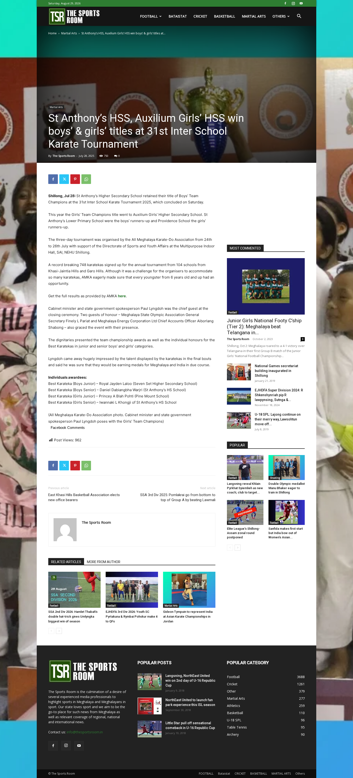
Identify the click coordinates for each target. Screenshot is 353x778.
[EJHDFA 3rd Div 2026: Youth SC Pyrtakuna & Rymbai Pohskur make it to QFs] (132, 590)
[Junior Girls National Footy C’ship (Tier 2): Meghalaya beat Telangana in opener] (266, 286)
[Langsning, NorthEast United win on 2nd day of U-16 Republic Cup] (150, 681)
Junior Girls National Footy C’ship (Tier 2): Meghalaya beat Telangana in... (264, 326)
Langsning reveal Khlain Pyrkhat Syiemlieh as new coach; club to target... (245, 488)
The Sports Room (64, 156)
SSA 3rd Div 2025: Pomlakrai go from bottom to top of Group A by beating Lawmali (177, 497)
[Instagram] (293, 3)
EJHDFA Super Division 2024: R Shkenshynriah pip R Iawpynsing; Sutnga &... (279, 395)
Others (279, 16)
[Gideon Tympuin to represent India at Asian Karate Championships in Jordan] (189, 590)
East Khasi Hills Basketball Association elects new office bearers (84, 497)
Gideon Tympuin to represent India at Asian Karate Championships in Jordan (188, 616)
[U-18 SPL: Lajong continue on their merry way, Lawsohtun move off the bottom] (239, 420)
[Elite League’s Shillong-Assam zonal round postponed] (245, 512)
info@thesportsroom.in (85, 732)
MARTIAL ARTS (254, 16)
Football (54, 605)
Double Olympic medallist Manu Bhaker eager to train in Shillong (286, 488)
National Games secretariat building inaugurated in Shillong (276, 370)
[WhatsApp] (86, 179)
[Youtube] (301, 3)
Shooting (275, 478)
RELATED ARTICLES (66, 562)
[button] (299, 16)
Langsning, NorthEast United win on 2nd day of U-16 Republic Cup (190, 680)
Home (52, 33)
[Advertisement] (263, 204)
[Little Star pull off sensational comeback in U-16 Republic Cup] (150, 729)
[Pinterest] (75, 179)
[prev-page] (51, 631)
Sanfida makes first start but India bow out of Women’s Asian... (285, 533)
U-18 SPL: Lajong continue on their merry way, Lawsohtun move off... (278, 419)
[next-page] (59, 631)
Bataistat (178, 16)
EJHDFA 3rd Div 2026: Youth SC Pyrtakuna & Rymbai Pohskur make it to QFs (132, 616)
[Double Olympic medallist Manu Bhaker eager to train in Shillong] (286, 467)
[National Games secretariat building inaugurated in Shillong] (239, 372)
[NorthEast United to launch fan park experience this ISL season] (150, 706)
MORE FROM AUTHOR (103, 562)
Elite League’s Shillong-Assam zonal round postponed (243, 533)
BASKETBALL (224, 16)
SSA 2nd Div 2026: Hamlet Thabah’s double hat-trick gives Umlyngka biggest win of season (72, 616)
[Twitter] (64, 179)
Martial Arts (69, 33)
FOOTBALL (149, 16)
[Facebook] (285, 3)
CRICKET (200, 16)
